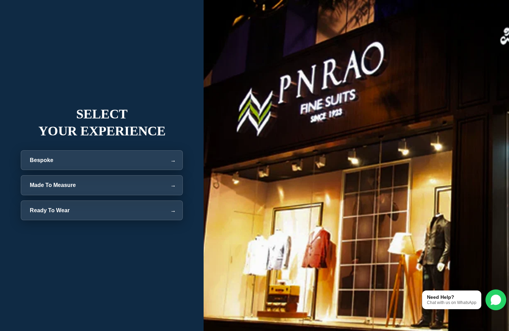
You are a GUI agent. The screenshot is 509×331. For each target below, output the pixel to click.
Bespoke (102, 160)
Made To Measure (102, 185)
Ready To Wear (102, 210)
